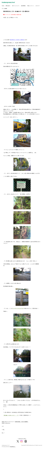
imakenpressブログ (6, 445)
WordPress (12, 446)
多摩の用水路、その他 (19, 421)
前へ (4, 429)
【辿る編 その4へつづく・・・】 (11, 415)
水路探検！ (26, 421)
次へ (3, 432)
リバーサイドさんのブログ (18, 308)
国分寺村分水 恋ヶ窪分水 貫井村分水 (17, 39)
